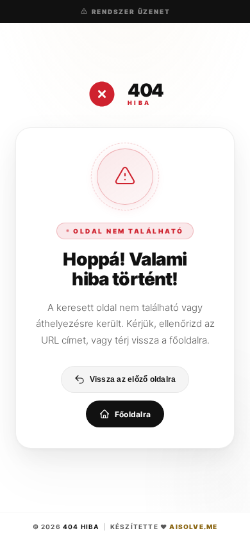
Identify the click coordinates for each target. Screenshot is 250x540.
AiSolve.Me (193, 526)
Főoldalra (133, 414)
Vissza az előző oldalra (133, 379)
